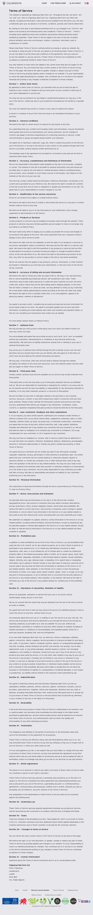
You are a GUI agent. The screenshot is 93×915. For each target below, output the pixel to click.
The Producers (58, 3)
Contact (25, 890)
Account (76, 3)
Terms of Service (58, 890)
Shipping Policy (73, 890)
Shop (44, 3)
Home (17, 890)
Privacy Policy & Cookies (53, 895)
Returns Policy (36, 895)
